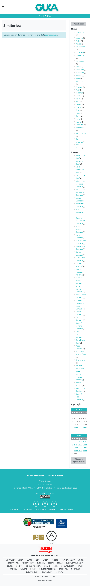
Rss (78, 509)
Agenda (45, 16)
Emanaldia (80, 70)
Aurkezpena (80, 47)
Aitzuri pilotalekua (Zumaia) (80, 289)
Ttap (53, 577)
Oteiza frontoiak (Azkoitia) (79, 272)
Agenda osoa (79, 24)
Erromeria (79, 125)
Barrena (41, 563)
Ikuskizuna (80, 73)
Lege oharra (27, 509)
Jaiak (78, 90)
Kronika (13, 569)
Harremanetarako (66, 509)
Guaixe (47, 566)
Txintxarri (75, 569)
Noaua (33, 569)
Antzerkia (79, 38)
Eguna (78, 99)
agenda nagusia (51, 35)
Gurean (45, 577)
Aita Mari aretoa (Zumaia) (79, 280)
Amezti (45, 560)
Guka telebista (67, 566)
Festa (78, 119)
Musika (78, 122)
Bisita (78, 78)
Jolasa (78, 116)
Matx (37, 577)
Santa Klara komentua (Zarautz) (80, 326)
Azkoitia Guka (28, 563)
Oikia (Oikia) (80, 360)
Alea (37, 560)
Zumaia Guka (47, 572)
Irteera (78, 113)
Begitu (51, 563)
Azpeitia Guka (13, 563)
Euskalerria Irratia (74, 563)
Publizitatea (41, 509)
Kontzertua (80, 32)
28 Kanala (60, 572)
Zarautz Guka (32, 572)
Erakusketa (80, 61)
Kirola (78, 110)
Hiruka (80, 566)
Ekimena (79, 87)
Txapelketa (80, 55)
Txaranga (79, 93)
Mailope (23, 569)
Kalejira (78, 104)
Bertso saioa (81, 128)
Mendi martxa (81, 133)
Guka (55, 566)
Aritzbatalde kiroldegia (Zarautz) (80, 184)
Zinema (78, 96)
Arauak (52, 509)
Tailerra (78, 107)
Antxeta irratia (68, 560)
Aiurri (29, 560)
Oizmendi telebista (47, 569)
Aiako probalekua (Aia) (80, 169)
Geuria (10, 566)
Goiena (19, 566)
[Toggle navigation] (3, 7)
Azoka (78, 67)
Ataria (81, 560)
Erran (60, 563)
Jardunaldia (80, 81)
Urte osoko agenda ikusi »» (79, 460)
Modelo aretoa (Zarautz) (79, 229)
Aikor (20, 560)
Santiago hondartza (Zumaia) (79, 334)
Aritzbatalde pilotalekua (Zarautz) (80, 192)
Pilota (78, 102)
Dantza (78, 44)
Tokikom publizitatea (45, 580)
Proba (78, 41)
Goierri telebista (33, 566)
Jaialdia (79, 75)
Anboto (55, 560)
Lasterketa (80, 52)
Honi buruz (14, 509)
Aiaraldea (10, 560)
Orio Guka (63, 569)
